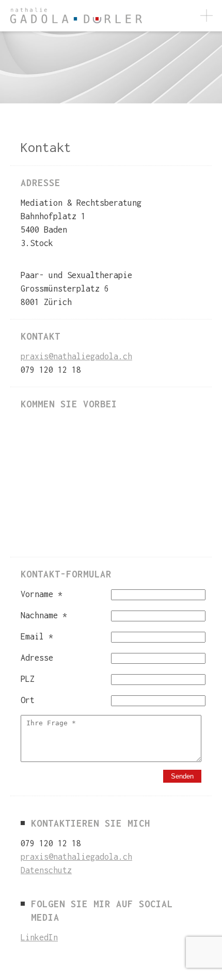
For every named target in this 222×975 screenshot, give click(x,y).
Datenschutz (46, 870)
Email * (37, 636)
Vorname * (41, 594)
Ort (28, 700)
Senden (182, 776)
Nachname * (44, 615)
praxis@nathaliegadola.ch (76, 356)
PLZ (28, 678)
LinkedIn (39, 937)
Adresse (37, 657)
